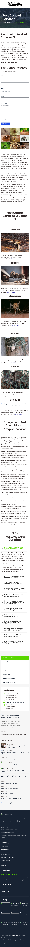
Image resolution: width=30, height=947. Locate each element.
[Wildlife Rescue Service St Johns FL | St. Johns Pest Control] (15, 379)
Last (2, 81)
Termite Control (7, 662)
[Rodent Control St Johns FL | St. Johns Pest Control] (15, 275)
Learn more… (15, 259)
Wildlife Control (5, 866)
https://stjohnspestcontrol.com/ (15, 702)
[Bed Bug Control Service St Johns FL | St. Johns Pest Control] (15, 405)
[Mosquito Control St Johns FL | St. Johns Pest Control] (15, 308)
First (2, 75)
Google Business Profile (7, 833)
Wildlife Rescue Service (9, 678)
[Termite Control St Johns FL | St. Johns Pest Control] (15, 242)
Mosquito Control (7, 670)
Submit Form (5, 124)
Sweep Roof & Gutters (7, 793)
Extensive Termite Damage (8, 759)
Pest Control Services (8, 657)
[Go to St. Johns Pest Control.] (1, 22)
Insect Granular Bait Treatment (9, 788)
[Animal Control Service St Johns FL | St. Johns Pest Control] (15, 346)
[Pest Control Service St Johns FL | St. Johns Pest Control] (15, 138)
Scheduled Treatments (7, 857)
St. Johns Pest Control (15, 935)
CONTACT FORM (7, 885)
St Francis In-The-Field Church (15, 770)
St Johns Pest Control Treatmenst (16, 777)
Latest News (4, 846)
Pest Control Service (6, 852)
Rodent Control (7, 666)
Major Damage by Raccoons (15, 764)
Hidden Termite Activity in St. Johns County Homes (16, 746)
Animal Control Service (9, 682)
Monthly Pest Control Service (9, 783)
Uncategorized (5, 863)
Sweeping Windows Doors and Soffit (11, 798)
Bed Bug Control (7, 674)
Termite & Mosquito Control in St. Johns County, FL (18, 753)
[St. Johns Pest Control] (15, 4)
